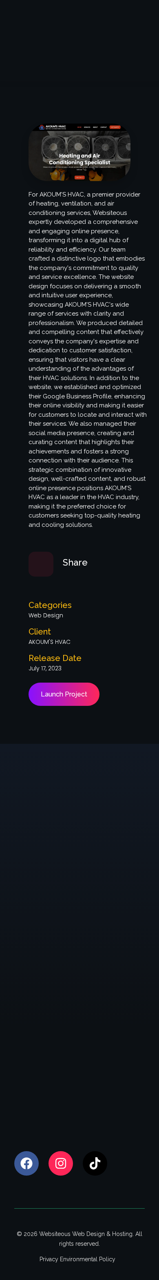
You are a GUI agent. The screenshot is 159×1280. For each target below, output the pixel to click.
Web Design (46, 615)
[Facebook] (26, 1163)
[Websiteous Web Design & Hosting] (50, 39)
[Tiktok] (95, 1163)
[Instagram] (61, 1163)
